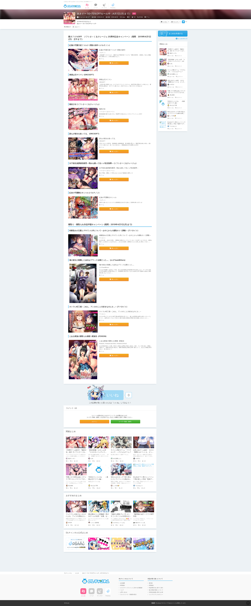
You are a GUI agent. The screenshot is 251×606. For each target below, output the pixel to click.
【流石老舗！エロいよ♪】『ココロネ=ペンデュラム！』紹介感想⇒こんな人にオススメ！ (176, 61)
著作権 (150, 583)
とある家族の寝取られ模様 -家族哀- (112, 341)
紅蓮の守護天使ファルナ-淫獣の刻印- (112, 50)
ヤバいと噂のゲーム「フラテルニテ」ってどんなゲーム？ (121, 451)
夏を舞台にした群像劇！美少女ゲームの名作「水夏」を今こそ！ (98, 516)
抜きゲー (77, 27)
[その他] (186, 21)
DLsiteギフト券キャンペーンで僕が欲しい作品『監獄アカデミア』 (143, 479)
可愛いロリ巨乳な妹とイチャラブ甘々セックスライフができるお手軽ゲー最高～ (76, 479)
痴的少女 (102, 109)
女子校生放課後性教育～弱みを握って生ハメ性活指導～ (118, 168)
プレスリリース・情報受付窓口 (128, 594)
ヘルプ (122, 590)
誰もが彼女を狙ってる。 (107, 138)
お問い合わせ (123, 592)
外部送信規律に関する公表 (156, 592)
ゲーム (148, 17)
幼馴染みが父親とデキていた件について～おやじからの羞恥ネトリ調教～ (125, 235)
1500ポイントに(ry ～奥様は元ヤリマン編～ (98, 478)
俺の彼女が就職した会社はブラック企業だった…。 (117, 265)
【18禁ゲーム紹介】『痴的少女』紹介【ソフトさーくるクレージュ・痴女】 (76, 452)
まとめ (77, 573)
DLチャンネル (72, 6)
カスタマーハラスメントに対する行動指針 (131, 587)
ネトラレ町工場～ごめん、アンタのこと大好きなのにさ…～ (120, 311)
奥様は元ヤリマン (105, 79)
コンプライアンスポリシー (156, 594)
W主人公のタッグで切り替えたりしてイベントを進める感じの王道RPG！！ (121, 479)
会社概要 (122, 583)
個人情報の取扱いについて (156, 590)
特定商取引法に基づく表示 (156, 587)
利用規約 (122, 585)
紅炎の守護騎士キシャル (107, 197)
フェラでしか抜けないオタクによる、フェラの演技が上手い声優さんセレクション (76, 516)
